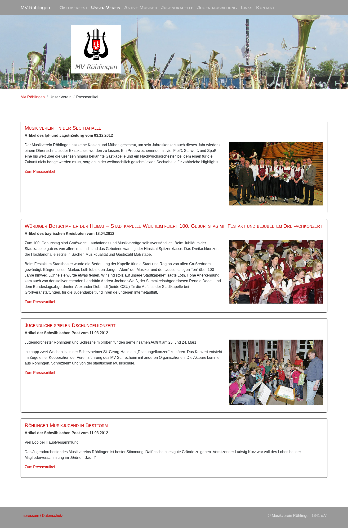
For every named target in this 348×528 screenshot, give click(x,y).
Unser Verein (105, 7)
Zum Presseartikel (40, 171)
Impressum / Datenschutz (42, 516)
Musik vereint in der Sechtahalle (63, 128)
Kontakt (265, 7)
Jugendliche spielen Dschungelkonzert (70, 325)
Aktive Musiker (140, 7)
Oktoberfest (73, 7)
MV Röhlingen (35, 7)
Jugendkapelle (177, 7)
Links (246, 7)
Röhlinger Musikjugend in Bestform (66, 425)
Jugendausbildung (217, 7)
